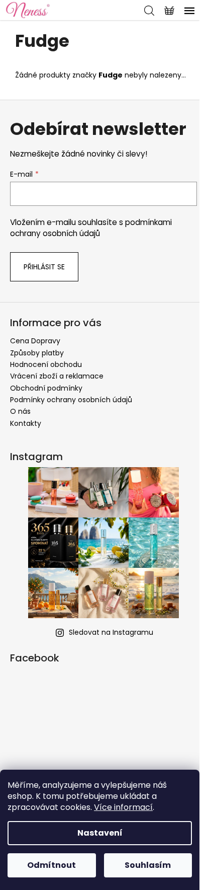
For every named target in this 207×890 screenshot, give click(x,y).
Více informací (123, 807)
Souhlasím (148, 865)
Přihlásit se (44, 267)
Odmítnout (51, 865)
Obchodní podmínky (46, 388)
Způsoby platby (37, 353)
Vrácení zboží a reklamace (57, 376)
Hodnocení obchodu (46, 364)
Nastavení (100, 833)
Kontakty (25, 423)
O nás (20, 411)
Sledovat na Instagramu (111, 632)
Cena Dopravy (35, 341)
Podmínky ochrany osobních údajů (71, 400)
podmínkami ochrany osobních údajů (91, 228)
